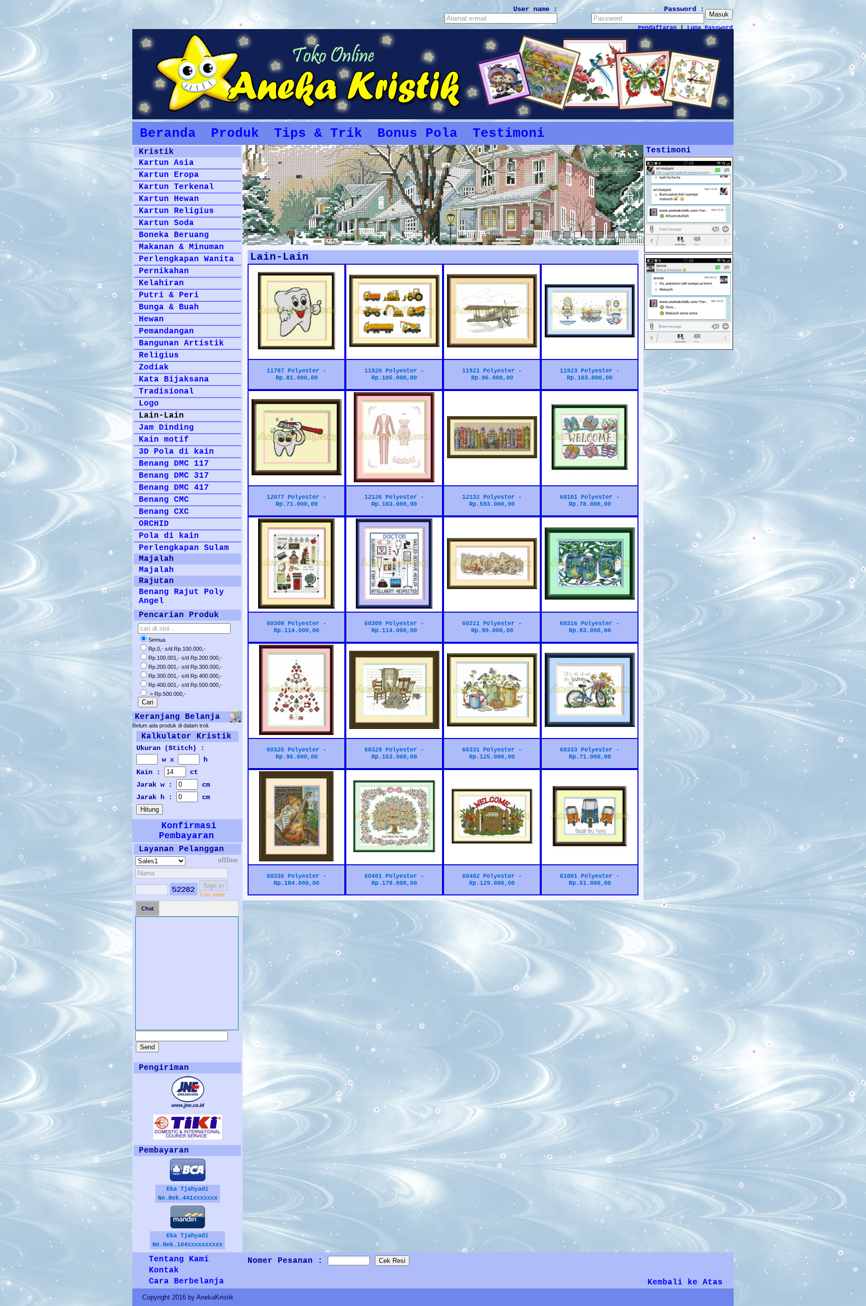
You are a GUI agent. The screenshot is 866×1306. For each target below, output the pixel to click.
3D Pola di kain (176, 451)
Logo (149, 403)
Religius (159, 355)
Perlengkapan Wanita (186, 259)
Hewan (151, 319)
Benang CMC (164, 499)
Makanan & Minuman (181, 247)
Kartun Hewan (169, 199)
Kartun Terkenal (176, 187)
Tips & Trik (318, 133)
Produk (235, 133)
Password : (684, 9)
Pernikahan (164, 271)
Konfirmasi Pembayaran (187, 831)
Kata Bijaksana (174, 379)
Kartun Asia (166, 162)
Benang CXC (164, 511)
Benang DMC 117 (174, 463)
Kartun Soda (166, 223)
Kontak (164, 1270)
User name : (535, 9)
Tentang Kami (179, 1259)
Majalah (156, 570)
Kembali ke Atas (685, 1282)
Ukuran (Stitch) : (170, 748)
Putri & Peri (169, 295)
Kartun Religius (176, 211)
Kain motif (164, 439)
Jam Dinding (166, 427)
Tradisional (166, 391)
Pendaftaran (657, 28)
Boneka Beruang (174, 235)
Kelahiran (161, 283)
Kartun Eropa (169, 174)
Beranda (168, 133)
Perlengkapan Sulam (184, 547)
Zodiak (154, 367)
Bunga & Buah (169, 307)
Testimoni (509, 133)
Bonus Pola (417, 133)
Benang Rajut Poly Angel (181, 597)
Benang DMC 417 (174, 487)
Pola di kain (169, 535)
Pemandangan (166, 331)
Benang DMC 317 (174, 475)
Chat (147, 908)
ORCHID (154, 523)
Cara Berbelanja (186, 1281)
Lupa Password (710, 28)
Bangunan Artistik (181, 343)
